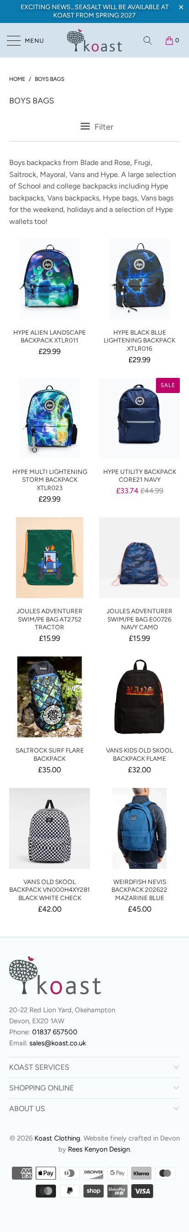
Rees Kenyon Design (99, 1149)
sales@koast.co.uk (57, 1043)
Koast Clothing (57, 1138)
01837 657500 (55, 1032)
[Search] (148, 40)
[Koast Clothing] (94, 40)
